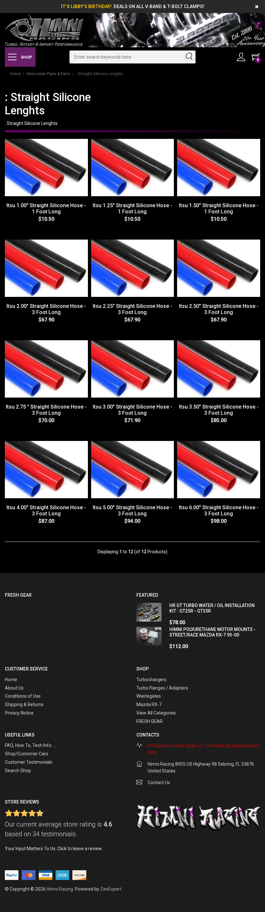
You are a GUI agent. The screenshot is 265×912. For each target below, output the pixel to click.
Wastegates (148, 696)
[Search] (189, 57)
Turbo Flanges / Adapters (162, 688)
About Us (14, 688)
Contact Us (159, 782)
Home (15, 74)
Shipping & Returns (24, 704)
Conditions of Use (23, 696)
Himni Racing (60, 889)
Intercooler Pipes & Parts (48, 74)
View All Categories (156, 712)
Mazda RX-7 (149, 704)
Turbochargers (151, 679)
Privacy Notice (19, 712)
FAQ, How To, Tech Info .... (30, 745)
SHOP (26, 57)
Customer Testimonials (28, 762)
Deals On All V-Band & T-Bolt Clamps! (158, 6)
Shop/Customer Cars (26, 753)
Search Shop (18, 770)
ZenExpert (111, 889)
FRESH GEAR (149, 721)
